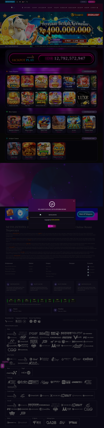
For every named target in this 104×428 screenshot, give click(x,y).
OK (52, 226)
